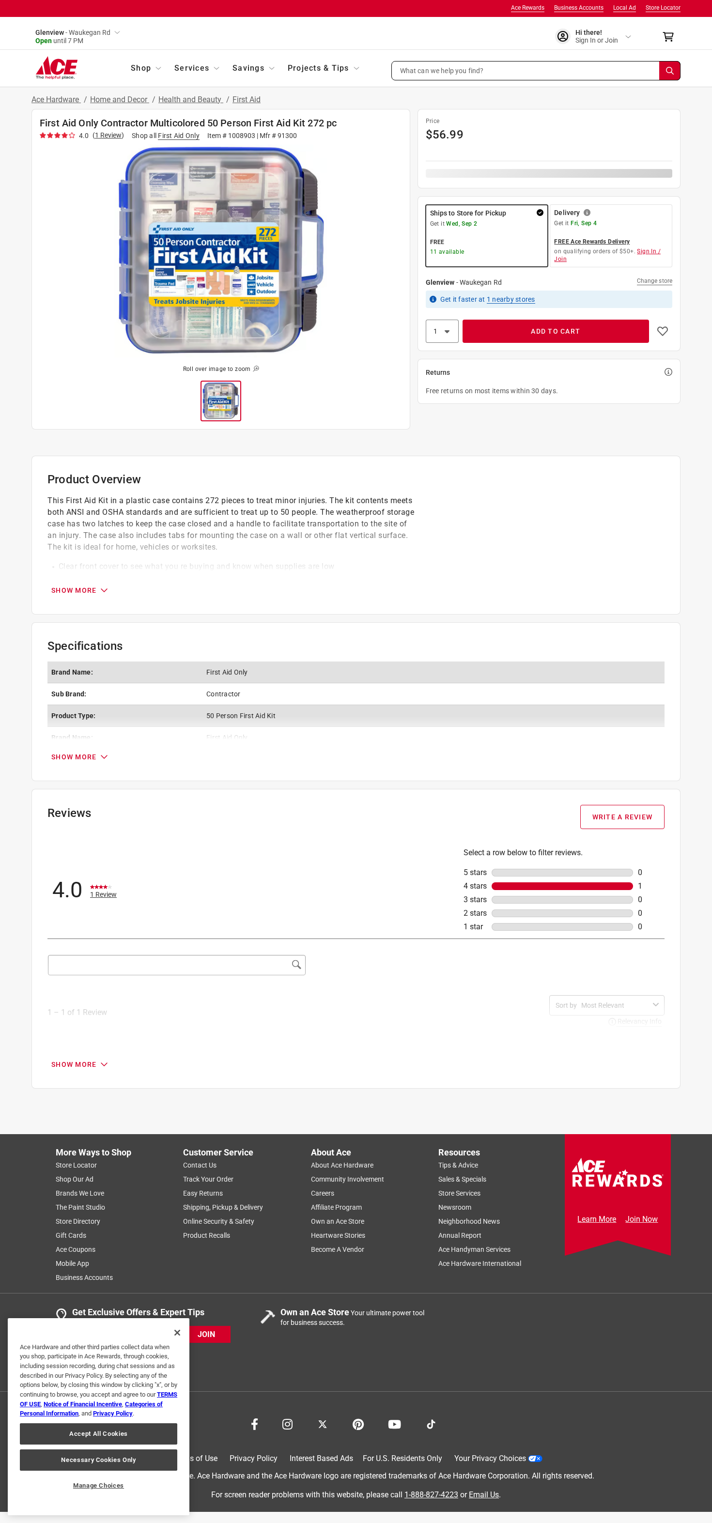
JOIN (206, 1333)
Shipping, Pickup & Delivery (223, 1207)
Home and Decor (119, 99)
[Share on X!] (322, 1423)
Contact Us (200, 1165)
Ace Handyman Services (474, 1249)
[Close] (177, 1332)
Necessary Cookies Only (98, 1459)
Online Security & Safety (218, 1221)
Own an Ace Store (337, 1221)
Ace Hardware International (479, 1263)
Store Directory (78, 1221)
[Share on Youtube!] (394, 1423)
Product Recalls (206, 1235)
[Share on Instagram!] (287, 1423)
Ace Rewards (527, 7)
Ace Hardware (56, 99)
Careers (322, 1193)
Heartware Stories (338, 1235)
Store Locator (663, 7)
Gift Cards (71, 1235)
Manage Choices (98, 1485)
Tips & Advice (458, 1165)
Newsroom (454, 1207)
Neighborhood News (469, 1221)
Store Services (459, 1193)
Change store (654, 280)
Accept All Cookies (98, 1433)
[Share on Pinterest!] (358, 1423)
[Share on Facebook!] (254, 1423)
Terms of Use (194, 1458)
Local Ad (624, 7)
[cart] (671, 37)
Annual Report (459, 1235)
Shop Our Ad (74, 1179)
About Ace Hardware (342, 1165)
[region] (98, 1416)
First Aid (246, 99)
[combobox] (615, 1005)
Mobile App (72, 1263)
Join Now (641, 1219)
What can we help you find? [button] (442, 70)
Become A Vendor (337, 1249)
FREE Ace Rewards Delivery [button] (592, 241)
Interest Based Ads (321, 1458)
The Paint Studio (80, 1207)
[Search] (670, 70)
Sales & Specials (462, 1179)
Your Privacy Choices (490, 1458)
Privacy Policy (254, 1458)
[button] (536, 70)
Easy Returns (203, 1193)
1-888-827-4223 (431, 1494)
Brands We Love (80, 1193)
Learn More (596, 1219)
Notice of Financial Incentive (83, 1404)
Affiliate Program (336, 1207)
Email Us (484, 1494)
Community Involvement (347, 1179)
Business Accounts (579, 7)
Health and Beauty (190, 99)
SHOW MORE (73, 590)
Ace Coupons (75, 1249)
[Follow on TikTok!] (431, 1423)
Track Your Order (208, 1179)
